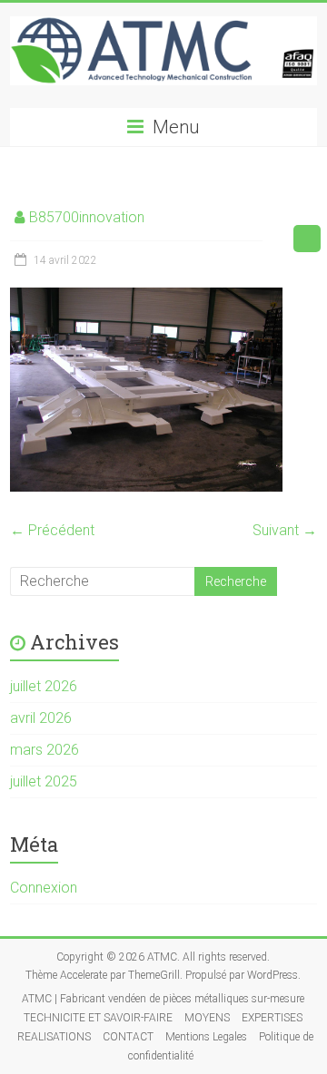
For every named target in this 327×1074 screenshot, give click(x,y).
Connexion (43, 887)
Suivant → (285, 530)
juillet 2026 (43, 686)
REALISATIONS (54, 1036)
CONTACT (128, 1036)
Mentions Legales (206, 1036)
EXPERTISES (272, 1017)
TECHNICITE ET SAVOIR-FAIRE (98, 1017)
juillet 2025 (43, 781)
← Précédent (52, 530)
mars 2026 (44, 749)
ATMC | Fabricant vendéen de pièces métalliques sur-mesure (163, 998)
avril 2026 (41, 718)
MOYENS (207, 1017)
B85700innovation (86, 217)
